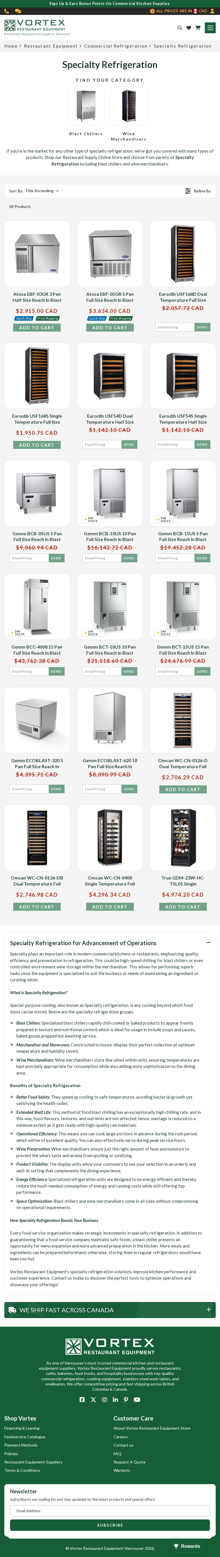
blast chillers (110, 163)
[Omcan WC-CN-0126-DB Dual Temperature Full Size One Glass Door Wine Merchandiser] (37, 838)
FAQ (117, 1453)
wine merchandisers (149, 163)
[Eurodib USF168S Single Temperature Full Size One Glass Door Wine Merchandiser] (37, 376)
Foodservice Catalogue (25, 1436)
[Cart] (198, 28)
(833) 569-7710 (6, 11)
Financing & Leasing (22, 1428)
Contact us (123, 1445)
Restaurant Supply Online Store (92, 157)
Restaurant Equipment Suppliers (33, 1461)
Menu (210, 27)
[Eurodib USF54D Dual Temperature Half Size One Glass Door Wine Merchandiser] (110, 376)
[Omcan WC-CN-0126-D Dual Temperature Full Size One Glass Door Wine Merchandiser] (183, 720)
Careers (120, 1436)
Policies (11, 1453)
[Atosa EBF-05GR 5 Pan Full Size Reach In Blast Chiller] (110, 254)
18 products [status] (20, 206)
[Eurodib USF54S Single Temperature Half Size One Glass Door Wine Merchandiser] (183, 376)
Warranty (121, 1470)
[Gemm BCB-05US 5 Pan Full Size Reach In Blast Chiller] (37, 493)
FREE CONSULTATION (18, 11)
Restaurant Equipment (51, 46)
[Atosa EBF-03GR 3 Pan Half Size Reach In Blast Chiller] (37, 254)
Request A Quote (129, 1461)
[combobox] (33, 191)
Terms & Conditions (22, 1470)
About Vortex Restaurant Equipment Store (151, 1428)
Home (11, 46)
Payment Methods (21, 1445)
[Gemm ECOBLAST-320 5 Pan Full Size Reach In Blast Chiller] (37, 720)
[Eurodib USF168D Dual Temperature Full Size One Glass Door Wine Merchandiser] (183, 254)
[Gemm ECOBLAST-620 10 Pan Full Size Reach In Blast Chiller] (110, 720)
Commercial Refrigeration (116, 46)
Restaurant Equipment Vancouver (113, 1548)
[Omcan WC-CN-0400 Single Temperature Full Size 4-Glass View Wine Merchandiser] (110, 838)
